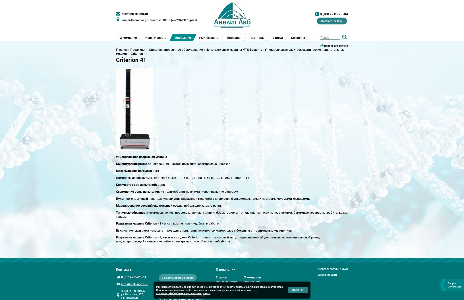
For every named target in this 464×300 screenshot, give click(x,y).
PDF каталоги (209, 37)
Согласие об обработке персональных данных (183, 293)
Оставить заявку (331, 21)
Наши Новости (156, 37)
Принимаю (298, 289)
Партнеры (257, 37)
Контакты (298, 37)
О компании (128, 37)
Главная (221, 277)
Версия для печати (336, 45)
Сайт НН (336, 274)
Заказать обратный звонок (178, 277)
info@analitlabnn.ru (134, 14)
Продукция (183, 37)
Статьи (278, 37)
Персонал (234, 37)
